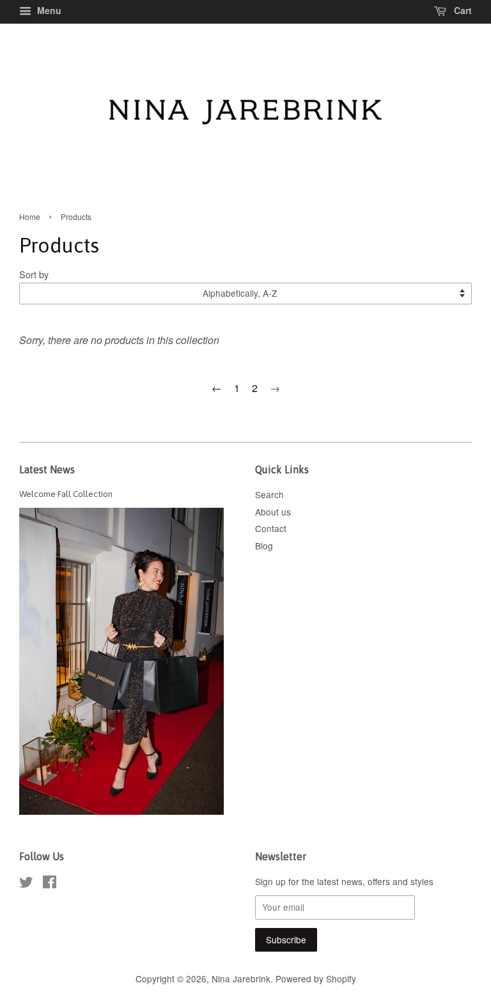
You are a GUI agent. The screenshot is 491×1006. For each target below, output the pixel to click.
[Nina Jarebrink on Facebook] (49, 883)
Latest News (47, 469)
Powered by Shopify (316, 978)
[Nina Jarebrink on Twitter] (26, 883)
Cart (461, 10)
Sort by (34, 274)
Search (269, 494)
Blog (264, 545)
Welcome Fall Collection (66, 494)
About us (273, 511)
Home (29, 216)
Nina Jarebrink (241, 978)
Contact (270, 528)
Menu (48, 10)
